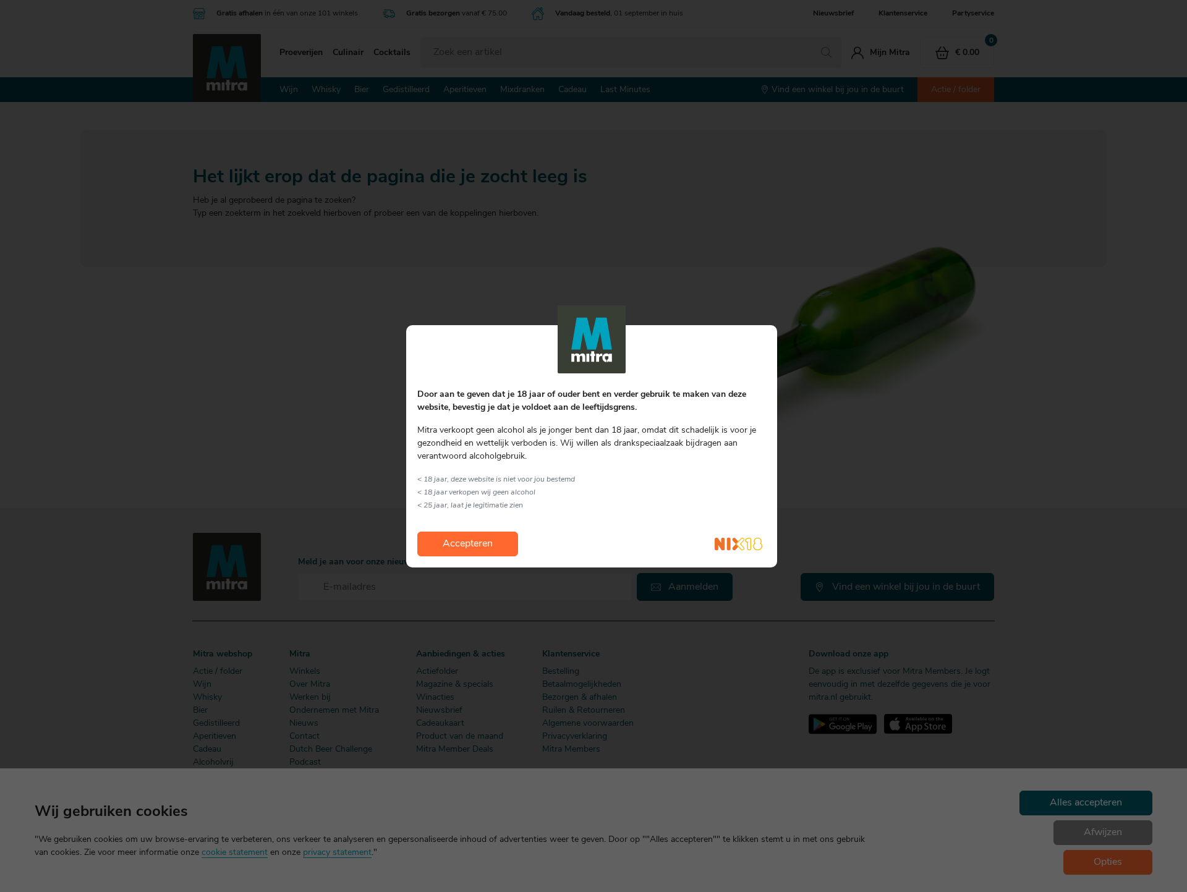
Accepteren (468, 544)
